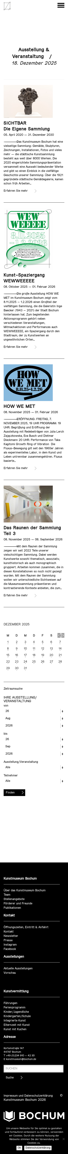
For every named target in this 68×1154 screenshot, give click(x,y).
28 (60, 661)
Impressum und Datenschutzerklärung (28, 1095)
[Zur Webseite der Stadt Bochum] (34, 1118)
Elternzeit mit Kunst (17, 1025)
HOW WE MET (19, 406)
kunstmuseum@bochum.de (21, 1059)
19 (42, 655)
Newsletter (11, 936)
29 (8, 668)
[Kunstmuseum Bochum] (7, 9)
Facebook (10, 949)
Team (7, 895)
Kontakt (9, 931)
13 (51, 648)
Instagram (10, 944)
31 (25, 668)
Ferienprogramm (14, 1007)
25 (34, 661)
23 (16, 661)
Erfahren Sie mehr (16, 191)
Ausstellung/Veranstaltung (21, 762)
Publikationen (12, 908)
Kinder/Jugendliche (16, 1012)
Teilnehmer (11, 775)
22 (8, 661)
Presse (8, 940)
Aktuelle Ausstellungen (18, 968)
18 (33, 655)
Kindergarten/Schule (17, 1016)
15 (7, 655)
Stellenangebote (14, 899)
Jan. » (62, 635)
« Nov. (59, 635)
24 (25, 661)
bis (5, 733)
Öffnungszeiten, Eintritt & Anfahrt (26, 927)
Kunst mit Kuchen (15, 1029)
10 (25, 648)
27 (51, 661)
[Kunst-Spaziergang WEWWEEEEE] (28, 239)
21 (60, 655)
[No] (63, 1139)
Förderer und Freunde (18, 903)
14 (60, 648)
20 (51, 655)
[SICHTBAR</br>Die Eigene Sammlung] (28, 101)
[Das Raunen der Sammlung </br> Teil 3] (28, 504)
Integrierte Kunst (15, 1020)
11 (34, 648)
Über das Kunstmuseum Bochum (25, 890)
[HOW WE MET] (28, 383)
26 (42, 661)
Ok (19, 1148)
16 (16, 655)
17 (25, 655)
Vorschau (10, 973)
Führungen (10, 1003)
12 (42, 648)
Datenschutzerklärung (38, 1148)
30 (16, 668)
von (6, 705)
